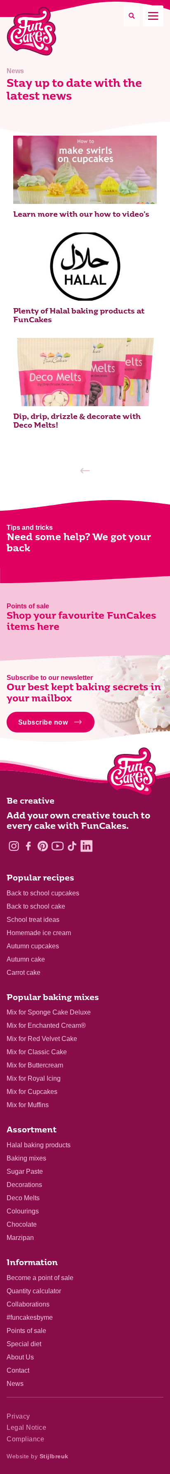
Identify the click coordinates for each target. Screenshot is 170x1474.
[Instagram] (14, 846)
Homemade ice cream (39, 932)
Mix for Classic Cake (37, 1051)
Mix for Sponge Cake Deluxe (49, 1012)
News (15, 1383)
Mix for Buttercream (35, 1065)
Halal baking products (39, 1145)
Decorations (24, 1184)
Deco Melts (23, 1197)
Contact (18, 1370)
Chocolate (22, 1224)
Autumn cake (26, 959)
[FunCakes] (32, 31)
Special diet (24, 1343)
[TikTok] (72, 846)
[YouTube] (57, 846)
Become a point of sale (40, 1277)
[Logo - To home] (132, 773)
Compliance (25, 1439)
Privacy (18, 1416)
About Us (20, 1357)
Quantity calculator (34, 1291)
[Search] (131, 15)
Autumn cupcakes (33, 946)
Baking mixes (26, 1158)
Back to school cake (36, 906)
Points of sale (26, 1330)
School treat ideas (33, 919)
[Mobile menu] (152, 15)
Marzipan (20, 1237)
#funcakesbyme (30, 1317)
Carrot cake (23, 972)
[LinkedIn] (86, 846)
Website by (37, 1456)
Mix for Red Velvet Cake (42, 1038)
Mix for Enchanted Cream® (46, 1025)
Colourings (23, 1211)
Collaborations (28, 1304)
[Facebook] (28, 846)
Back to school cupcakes (43, 893)
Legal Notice (26, 1427)
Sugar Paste (25, 1171)
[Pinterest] (42, 846)
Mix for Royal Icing (34, 1078)
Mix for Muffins (28, 1104)
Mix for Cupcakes (32, 1091)
